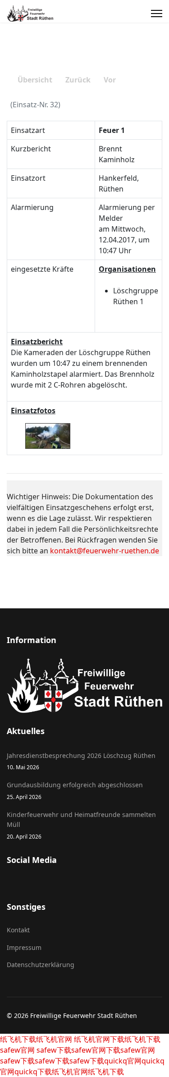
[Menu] (156, 13)
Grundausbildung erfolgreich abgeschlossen (75, 790)
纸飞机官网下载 (98, 1039)
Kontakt (18, 930)
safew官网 (17, 1050)
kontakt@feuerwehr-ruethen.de (104, 551)
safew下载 (53, 1050)
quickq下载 (33, 1072)
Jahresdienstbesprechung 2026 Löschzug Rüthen (81, 761)
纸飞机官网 (54, 1039)
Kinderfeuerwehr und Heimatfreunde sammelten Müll (81, 825)
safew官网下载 (95, 1050)
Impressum (24, 947)
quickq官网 (123, 1061)
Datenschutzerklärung (40, 964)
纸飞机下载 (18, 1039)
